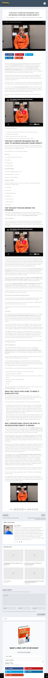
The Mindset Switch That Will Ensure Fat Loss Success (13, 564)
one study (8, 331)
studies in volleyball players (30, 283)
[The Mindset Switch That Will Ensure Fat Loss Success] (13, 555)
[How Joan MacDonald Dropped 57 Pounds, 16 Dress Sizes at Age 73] (34, 573)
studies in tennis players (18, 283)
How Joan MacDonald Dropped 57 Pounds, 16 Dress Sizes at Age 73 (34, 582)
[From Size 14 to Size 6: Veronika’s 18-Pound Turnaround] (34, 555)
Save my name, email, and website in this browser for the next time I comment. (20, 611)
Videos (33, 17)
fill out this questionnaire (10, 388)
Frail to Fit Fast (7, 581)
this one (17, 277)
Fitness (23, 17)
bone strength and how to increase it (30, 215)
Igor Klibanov (12, 17)
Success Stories (29, 17)
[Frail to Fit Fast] (13, 573)
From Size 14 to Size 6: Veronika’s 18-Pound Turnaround (33, 564)
